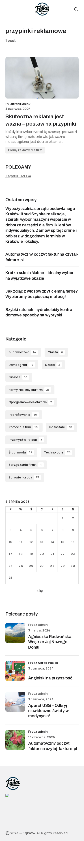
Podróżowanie (23, 415)
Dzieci (52, 365)
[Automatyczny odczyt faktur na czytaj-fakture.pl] (15, 740)
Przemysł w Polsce (25, 439)
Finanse (18, 377)
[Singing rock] (7, 795)
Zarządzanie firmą (25, 464)
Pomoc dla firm (23, 427)
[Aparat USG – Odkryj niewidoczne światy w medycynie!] (15, 702)
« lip (40, 590)
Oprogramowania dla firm (30, 402)
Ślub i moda (20, 452)
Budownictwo (22, 352)
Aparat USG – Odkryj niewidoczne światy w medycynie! (48, 710)
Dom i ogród (21, 365)
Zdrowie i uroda (24, 477)
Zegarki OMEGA (18, 176)
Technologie (57, 452)
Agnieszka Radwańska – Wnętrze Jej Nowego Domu (51, 641)
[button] (8, 9)
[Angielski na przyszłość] (15, 671)
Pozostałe (60, 427)
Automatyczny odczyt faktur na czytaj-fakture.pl (52, 746)
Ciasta (55, 352)
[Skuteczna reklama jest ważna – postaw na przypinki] (42, 78)
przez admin (37, 731)
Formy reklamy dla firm (25, 150)
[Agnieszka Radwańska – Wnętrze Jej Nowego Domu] (15, 633)
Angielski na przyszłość (50, 678)
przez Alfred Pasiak (43, 663)
